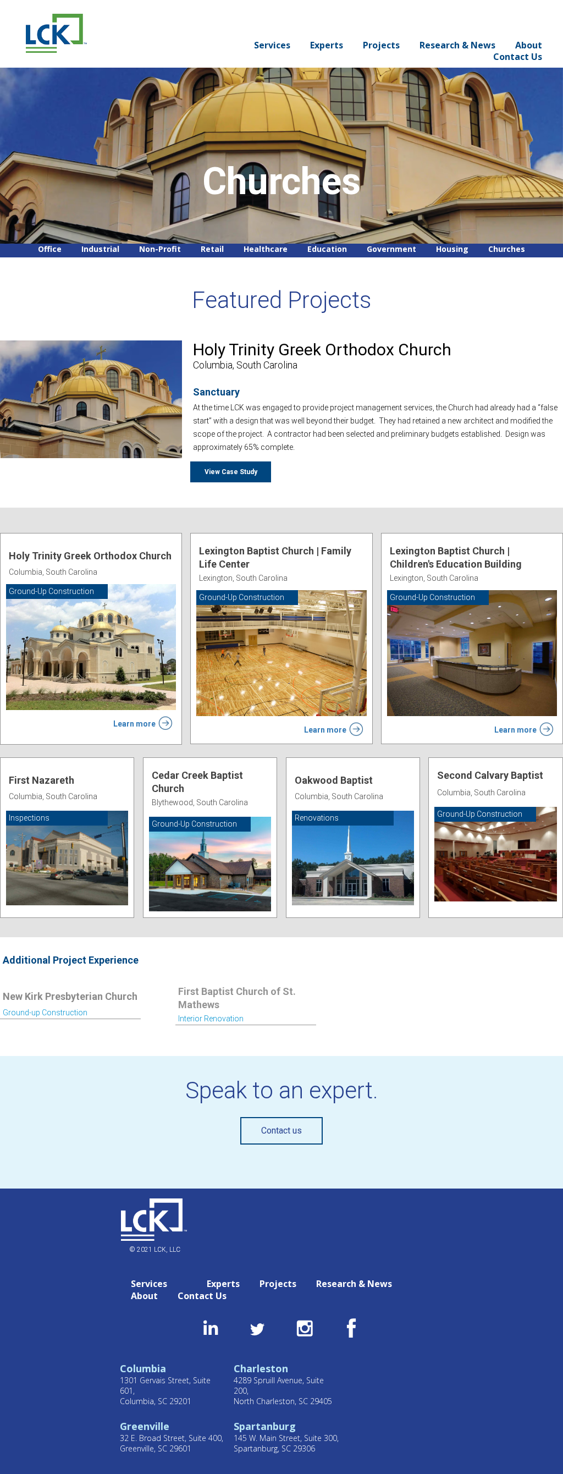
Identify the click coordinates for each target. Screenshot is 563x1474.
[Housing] (452, 249)
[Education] (327, 249)
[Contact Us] (517, 57)
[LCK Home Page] (56, 30)
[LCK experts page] (326, 45)
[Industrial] (100, 249)
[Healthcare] (265, 249)
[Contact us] (281, 1130)
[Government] (391, 249)
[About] (528, 45)
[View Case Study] (230, 471)
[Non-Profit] (160, 249)
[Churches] (506, 249)
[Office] (49, 249)
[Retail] (212, 249)
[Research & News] (457, 45)
